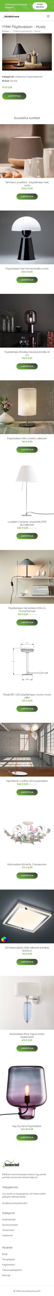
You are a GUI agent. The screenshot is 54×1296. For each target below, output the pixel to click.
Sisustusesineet (10, 1224)
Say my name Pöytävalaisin (27, 1126)
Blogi (4, 1254)
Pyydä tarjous (40, 5)
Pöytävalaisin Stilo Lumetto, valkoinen (27, 438)
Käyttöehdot (8, 1264)
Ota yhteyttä (8, 1259)
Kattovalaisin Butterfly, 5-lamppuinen (27, 864)
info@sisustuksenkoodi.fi (14, 1203)
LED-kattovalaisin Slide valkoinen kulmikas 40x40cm (27, 949)
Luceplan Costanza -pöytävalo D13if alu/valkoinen (27, 523)
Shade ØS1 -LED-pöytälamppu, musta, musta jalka (27, 696)
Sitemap (6, 1275)
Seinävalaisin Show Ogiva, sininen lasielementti (27, 1035)
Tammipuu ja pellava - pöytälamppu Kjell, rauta (27, 184)
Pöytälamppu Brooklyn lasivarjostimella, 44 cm (27, 353)
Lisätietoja (14, 96)
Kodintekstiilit (8, 1219)
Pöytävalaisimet (34, 76)
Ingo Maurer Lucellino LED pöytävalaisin (27, 780)
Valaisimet (20, 76)
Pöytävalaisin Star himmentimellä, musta (27, 268)
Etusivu (5, 31)
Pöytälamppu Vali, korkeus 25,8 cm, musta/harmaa (27, 610)
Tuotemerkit (8, 1230)
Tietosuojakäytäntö (12, 1270)
